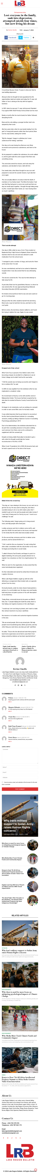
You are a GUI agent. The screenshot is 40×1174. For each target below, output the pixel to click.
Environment (6, 989)
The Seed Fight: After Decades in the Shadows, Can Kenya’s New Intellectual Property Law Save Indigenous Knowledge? (13, 900)
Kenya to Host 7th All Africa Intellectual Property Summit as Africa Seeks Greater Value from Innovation (13, 872)
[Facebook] (15, 685)
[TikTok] (11, 1138)
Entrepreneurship (20, 12)
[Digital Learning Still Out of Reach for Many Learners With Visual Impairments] (32, 886)
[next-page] (35, 797)
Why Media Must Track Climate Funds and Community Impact (12, 859)
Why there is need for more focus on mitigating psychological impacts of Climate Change (14, 845)
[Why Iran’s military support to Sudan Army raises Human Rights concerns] (20, 816)
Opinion (4, 948)
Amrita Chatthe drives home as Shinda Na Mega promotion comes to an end (29, 649)
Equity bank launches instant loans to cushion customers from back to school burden (10, 649)
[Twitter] (25, 685)
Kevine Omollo (12, 30)
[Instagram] (18, 685)
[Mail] (21, 685)
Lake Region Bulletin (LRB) (11, 834)
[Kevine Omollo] (20, 661)
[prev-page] (31, 797)
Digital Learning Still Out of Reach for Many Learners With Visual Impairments (13, 886)
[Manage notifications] (35, 1169)
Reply (10, 702)
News (3, 1075)
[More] (33, 37)
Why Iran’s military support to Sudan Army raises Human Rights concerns (18, 825)
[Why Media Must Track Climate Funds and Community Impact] (32, 858)
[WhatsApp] (20, 1138)
